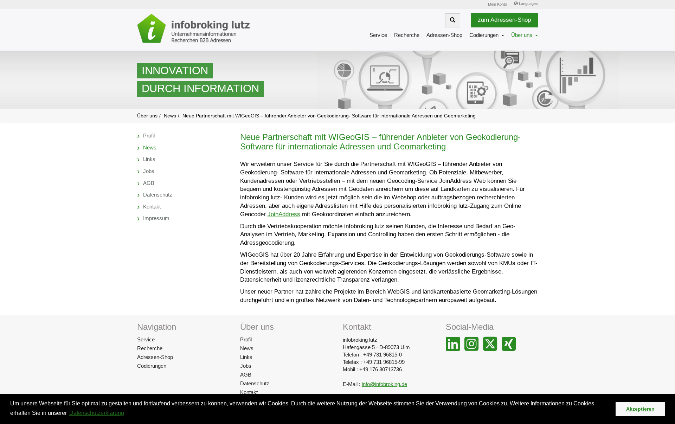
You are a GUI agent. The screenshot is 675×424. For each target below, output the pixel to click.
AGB (245, 375)
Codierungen (484, 35)
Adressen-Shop (444, 35)
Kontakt (249, 392)
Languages (528, 3)
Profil (246, 339)
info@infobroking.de (384, 384)
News (246, 348)
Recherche (406, 35)
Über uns (521, 35)
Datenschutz (254, 383)
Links (246, 357)
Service (378, 35)
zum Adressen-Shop (504, 20)
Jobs (245, 366)
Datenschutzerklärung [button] (96, 413)
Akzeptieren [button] (640, 409)
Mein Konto (497, 4)
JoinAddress (284, 214)
